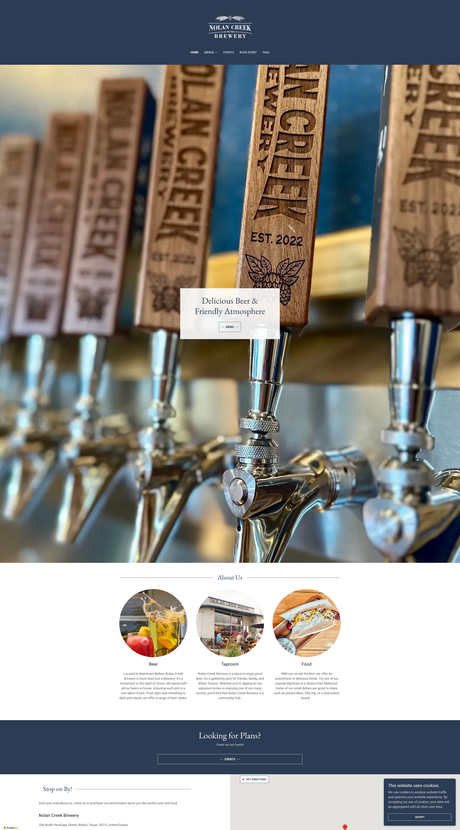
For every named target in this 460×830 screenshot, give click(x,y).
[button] (211, 52)
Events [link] (228, 52)
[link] (230, 28)
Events (230, 759)
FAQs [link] (266, 52)
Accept (420, 817)
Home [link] (194, 52)
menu (230, 327)
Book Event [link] (248, 52)
